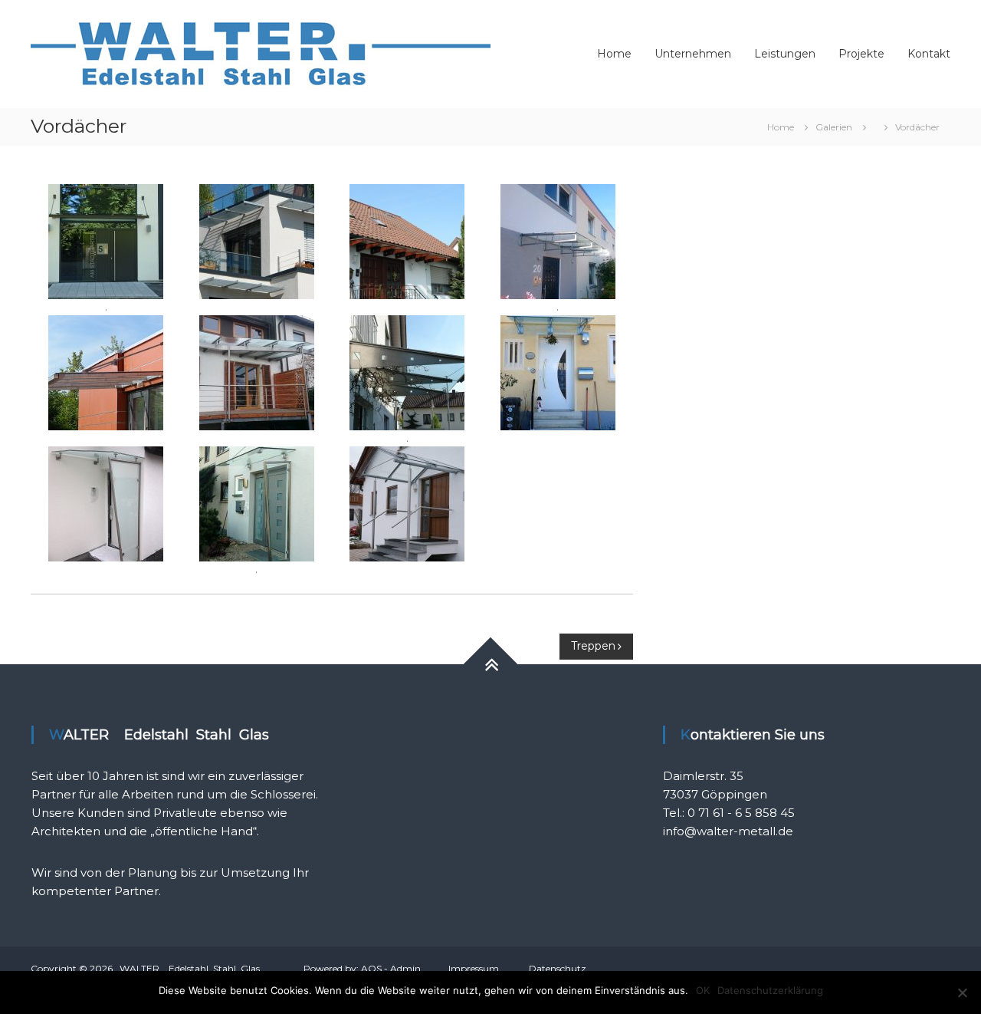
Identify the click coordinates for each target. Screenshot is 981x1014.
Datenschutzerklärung (770, 990)
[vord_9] (256, 241)
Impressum (473, 968)
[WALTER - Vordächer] (105, 241)
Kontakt (928, 54)
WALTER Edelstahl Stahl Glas (190, 968)
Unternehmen (693, 54)
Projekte (861, 54)
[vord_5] (256, 372)
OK (703, 990)
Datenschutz (557, 968)
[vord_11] (105, 372)
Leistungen (784, 54)
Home (614, 54)
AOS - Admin (391, 968)
